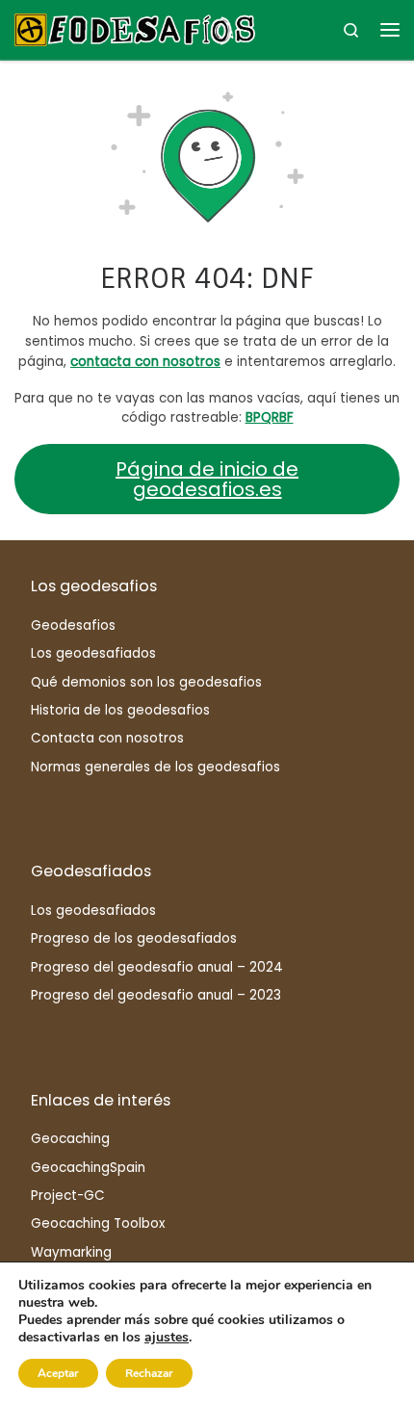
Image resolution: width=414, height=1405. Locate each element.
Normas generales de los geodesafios (155, 767)
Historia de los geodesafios (120, 710)
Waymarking (71, 1252)
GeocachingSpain (88, 1167)
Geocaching (70, 1139)
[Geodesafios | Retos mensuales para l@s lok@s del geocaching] (134, 28)
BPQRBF (270, 417)
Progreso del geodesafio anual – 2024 (157, 967)
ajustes (166, 1337)
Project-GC (68, 1195)
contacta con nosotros (145, 361)
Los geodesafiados (93, 653)
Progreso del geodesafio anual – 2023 (156, 995)
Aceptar (58, 1373)
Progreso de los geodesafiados (134, 938)
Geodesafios (73, 625)
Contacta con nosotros (107, 738)
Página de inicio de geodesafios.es (207, 479)
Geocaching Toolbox (98, 1223)
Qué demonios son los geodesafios (146, 682)
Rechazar (149, 1373)
